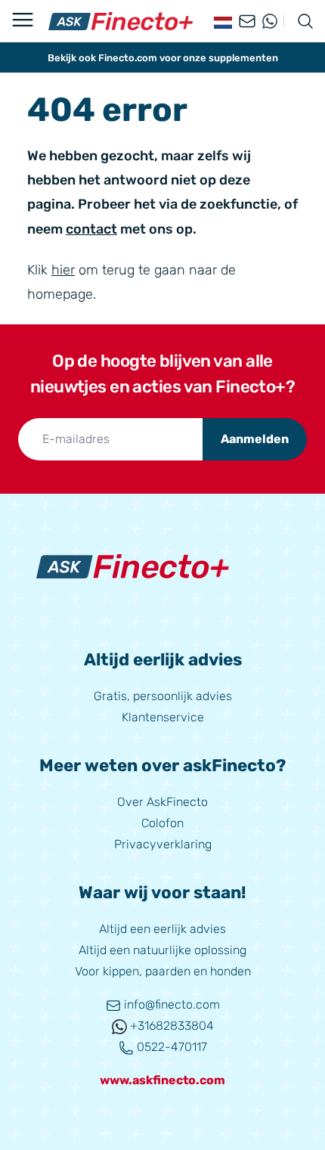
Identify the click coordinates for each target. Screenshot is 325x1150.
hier (63, 270)
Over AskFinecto (162, 802)
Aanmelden (255, 439)
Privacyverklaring (163, 844)
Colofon (162, 823)
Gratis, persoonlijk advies (163, 696)
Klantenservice (163, 717)
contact (91, 229)
